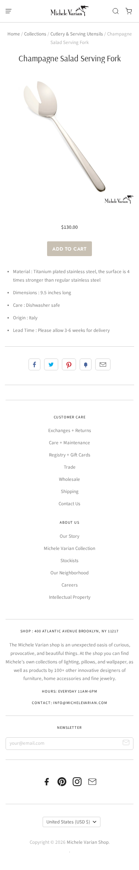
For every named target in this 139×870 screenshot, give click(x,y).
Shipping (70, 491)
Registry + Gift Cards (69, 455)
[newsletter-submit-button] (126, 744)
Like (34, 364)
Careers (70, 585)
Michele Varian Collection (69, 548)
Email (102, 364)
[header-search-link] (115, 11)
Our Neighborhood (69, 573)
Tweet (51, 364)
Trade (70, 467)
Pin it (69, 364)
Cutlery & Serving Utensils (76, 34)
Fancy (86, 364)
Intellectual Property (69, 597)
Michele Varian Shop (88, 842)
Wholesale (69, 479)
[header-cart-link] (128, 11)
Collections (35, 34)
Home (13, 34)
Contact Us (69, 503)
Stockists (69, 560)
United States (68, 822)
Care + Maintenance (69, 442)
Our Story (69, 536)
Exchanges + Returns (69, 430)
